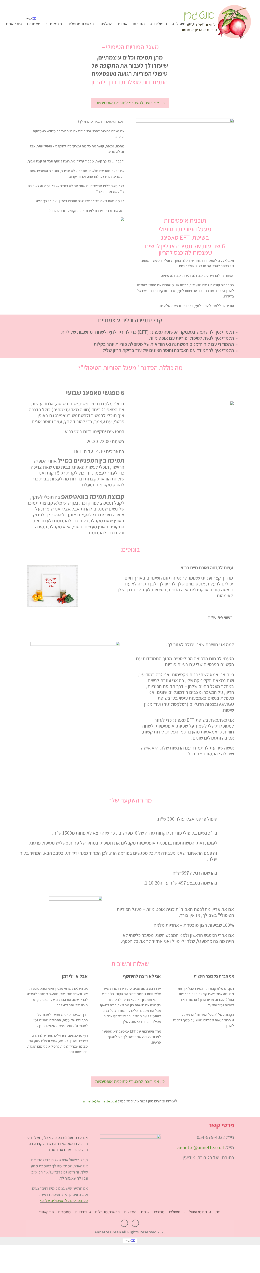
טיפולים (160, 25)
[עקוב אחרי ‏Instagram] (124, 1223)
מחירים (139, 25)
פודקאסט (14, 25)
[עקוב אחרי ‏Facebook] (135, 1223)
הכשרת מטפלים (80, 25)
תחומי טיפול (186, 25)
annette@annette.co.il (100, 1101)
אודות (122, 25)
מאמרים (33, 25)
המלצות (106, 25)
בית (205, 25)
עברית (29, 18)
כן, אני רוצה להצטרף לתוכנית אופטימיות (130, 103)
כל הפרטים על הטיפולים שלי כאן (63, 1200)
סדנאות (56, 25)
